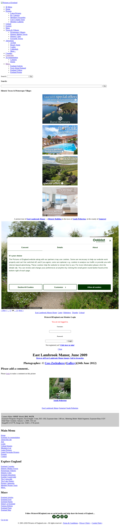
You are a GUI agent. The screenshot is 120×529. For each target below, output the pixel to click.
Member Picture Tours (9, 485)
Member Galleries (17, 22)
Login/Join (10, 55)
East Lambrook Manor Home (46, 313)
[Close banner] (110, 240)
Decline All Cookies (26, 287)
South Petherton (72, 408)
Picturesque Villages (17, 32)
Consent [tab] (24, 247)
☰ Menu (9, 7)
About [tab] (95, 247)
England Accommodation (10, 438)
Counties (9, 53)
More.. (8, 64)
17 (10, 311)
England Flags (6, 508)
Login (3, 444)
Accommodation (12, 58)
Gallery (71, 363)
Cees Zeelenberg (34, 308)
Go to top (4, 520)
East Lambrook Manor (50, 408)
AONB (13, 43)
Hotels (12, 62)
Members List (6, 448)
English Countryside (8, 477)
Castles (13, 47)
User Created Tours (17, 20)
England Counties (7, 466)
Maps (8, 28)
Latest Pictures (15, 13)
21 (17, 311)
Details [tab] (60, 247)
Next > (21, 311)
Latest (60, 313)
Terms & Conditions (70, 523)
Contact (4, 456)
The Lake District (7, 481)
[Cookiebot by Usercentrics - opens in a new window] (94, 240)
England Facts (6, 500)
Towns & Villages (12, 30)
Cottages (13, 60)
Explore (8, 26)
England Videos (16, 70)
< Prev (3, 311)
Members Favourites (17, 17)
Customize (58, 287)
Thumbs (75, 313)
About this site (6, 440)
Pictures (8, 11)
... (8, 311)
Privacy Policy (84, 523)
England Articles (16, 66)
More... (13, 51)
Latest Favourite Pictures (10, 452)
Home (8, 9)
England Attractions (8, 475)
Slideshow (67, 313)
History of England (8, 504)
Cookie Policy (97, 523)
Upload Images (6, 446)
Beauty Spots (15, 45)
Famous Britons (7, 506)
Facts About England (18, 68)
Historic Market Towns (18, 34)
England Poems (16, 72)
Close (60, 349)
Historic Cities (15, 36)
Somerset (62, 408)
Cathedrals (14, 49)
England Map (6, 510)
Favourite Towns (16, 39)
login (8, 374)
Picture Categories (7, 483)
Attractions (10, 41)
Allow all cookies (94, 287)
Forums (4, 454)
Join (2, 442)
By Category (15, 15)
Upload (8, 24)
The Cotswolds (6, 479)
